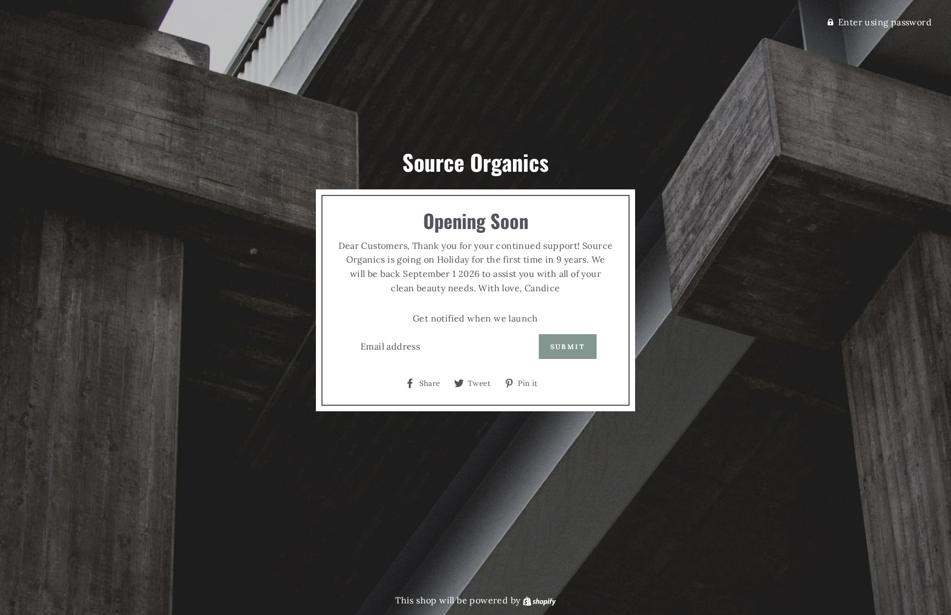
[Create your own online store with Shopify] (539, 600)
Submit (567, 346)
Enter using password (885, 22)
